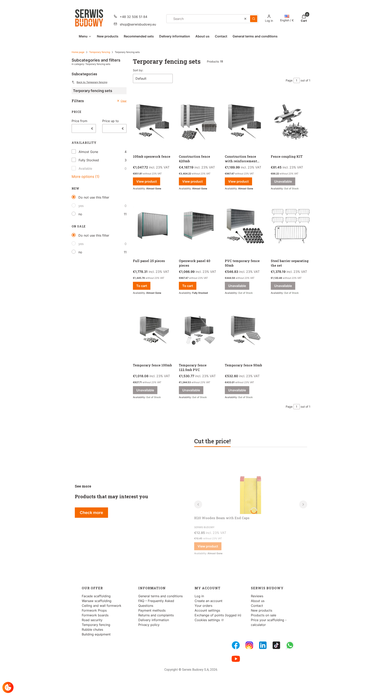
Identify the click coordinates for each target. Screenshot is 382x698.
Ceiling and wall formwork (101, 606)
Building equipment (96, 634)
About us (257, 601)
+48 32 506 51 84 (133, 17)
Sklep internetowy (189, 692)
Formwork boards (95, 615)
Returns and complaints (156, 615)
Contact (257, 606)
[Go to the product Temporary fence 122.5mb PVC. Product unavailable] (198, 331)
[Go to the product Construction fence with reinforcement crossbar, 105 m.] (244, 122)
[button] (253, 18)
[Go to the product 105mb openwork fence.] (152, 122)
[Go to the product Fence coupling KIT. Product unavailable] (290, 122)
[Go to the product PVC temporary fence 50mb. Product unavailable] (244, 226)
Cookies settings (208, 620)
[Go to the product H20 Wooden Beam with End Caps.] (250, 484)
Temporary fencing (99, 52)
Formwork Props (94, 610)
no (80, 214)
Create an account (208, 601)
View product (146, 181)
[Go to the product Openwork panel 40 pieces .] (198, 226)
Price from (79, 121)
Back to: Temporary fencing (92, 82)
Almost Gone (88, 152)
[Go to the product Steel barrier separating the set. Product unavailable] (290, 226)
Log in (199, 596)
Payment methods (152, 610)
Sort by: (138, 70)
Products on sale (263, 615)
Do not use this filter (93, 197)
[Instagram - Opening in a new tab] (249, 645)
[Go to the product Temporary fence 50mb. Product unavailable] (244, 331)
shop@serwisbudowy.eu (138, 24)
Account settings (207, 610)
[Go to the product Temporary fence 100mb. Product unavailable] (152, 331)
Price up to (110, 121)
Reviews (257, 596)
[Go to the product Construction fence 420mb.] (198, 122)
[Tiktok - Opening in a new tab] (276, 645)
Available (85, 168)
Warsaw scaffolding (96, 601)
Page (289, 80)
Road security (92, 620)
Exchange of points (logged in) (218, 615)
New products (261, 610)
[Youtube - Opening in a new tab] (236, 659)
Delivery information (153, 620)
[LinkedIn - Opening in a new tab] (263, 645)
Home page (78, 52)
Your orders (203, 606)
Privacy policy (149, 625)
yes (81, 206)
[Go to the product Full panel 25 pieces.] (152, 226)
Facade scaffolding (96, 596)
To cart (141, 286)
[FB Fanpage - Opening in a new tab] (236, 645)
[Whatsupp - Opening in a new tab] (290, 645)
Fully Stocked (89, 160)
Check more (91, 512)
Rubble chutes (92, 629)
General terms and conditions (160, 596)
